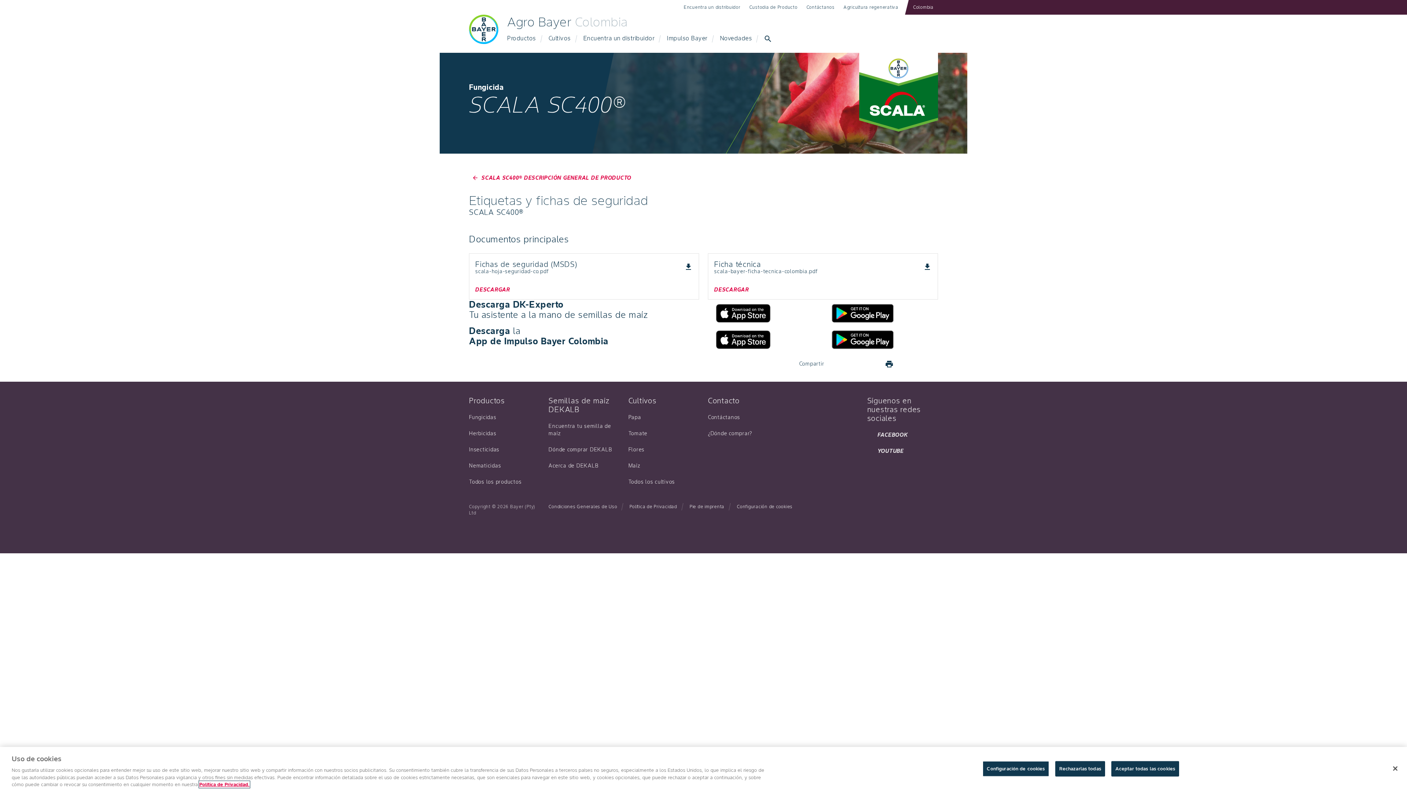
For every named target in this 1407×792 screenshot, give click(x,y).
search (768, 38)
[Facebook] (836, 364)
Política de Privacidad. (224, 784)
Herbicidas (482, 433)
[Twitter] (854, 364)
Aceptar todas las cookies (1145, 769)
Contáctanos (820, 7)
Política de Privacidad (653, 506)
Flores (636, 449)
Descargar (492, 289)
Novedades (736, 38)
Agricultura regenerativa (870, 7)
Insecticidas (484, 449)
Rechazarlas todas (1080, 769)
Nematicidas (485, 465)
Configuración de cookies (1016, 769)
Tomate (638, 433)
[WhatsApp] (871, 364)
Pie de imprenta (707, 506)
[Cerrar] (1395, 768)
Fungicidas (482, 417)
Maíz (634, 465)
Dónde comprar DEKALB (580, 449)
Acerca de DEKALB (573, 465)
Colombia (923, 7)
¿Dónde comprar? (730, 433)
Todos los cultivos (651, 481)
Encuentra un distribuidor (712, 7)
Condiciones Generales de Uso (583, 506)
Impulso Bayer (687, 38)
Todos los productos (495, 481)
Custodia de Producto (773, 7)
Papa (634, 417)
